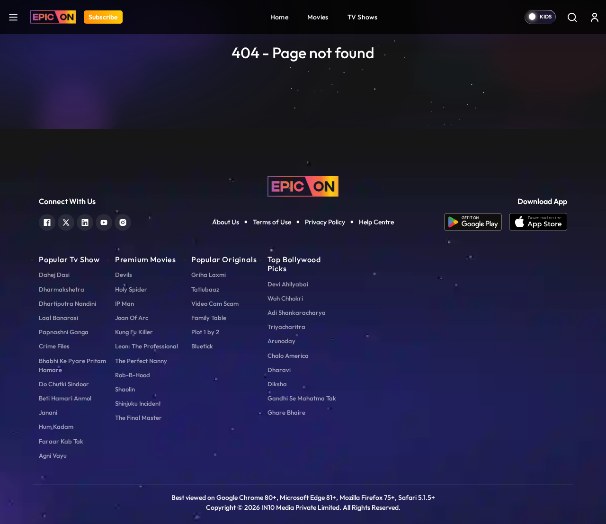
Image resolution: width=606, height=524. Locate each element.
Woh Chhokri (285, 298)
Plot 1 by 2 (205, 332)
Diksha (277, 384)
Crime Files (54, 346)
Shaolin (125, 389)
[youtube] (104, 221)
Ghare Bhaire (286, 412)
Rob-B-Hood (132, 375)
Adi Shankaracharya (296, 312)
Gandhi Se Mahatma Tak (301, 398)
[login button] (594, 17)
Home (279, 17)
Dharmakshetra (61, 289)
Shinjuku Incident (138, 403)
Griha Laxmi (208, 274)
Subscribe (103, 17)
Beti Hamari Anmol (65, 398)
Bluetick (202, 346)
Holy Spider (131, 289)
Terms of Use (272, 222)
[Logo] (53, 17)
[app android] (476, 222)
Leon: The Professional (146, 346)
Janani (48, 412)
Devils (123, 274)
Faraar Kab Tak (61, 441)
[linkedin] (85, 221)
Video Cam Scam (215, 303)
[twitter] (66, 221)
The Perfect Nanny (141, 360)
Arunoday (281, 341)
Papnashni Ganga (64, 332)
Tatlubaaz (205, 289)
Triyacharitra (286, 326)
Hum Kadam (56, 426)
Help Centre (376, 222)
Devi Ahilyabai (287, 284)
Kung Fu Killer (134, 332)
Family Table (208, 317)
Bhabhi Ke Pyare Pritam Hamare (72, 365)
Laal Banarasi (58, 317)
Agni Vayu (53, 455)
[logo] (303, 185)
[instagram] (123, 221)
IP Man (124, 303)
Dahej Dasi (54, 274)
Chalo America (288, 355)
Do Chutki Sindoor (64, 384)
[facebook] (47, 221)
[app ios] (538, 222)
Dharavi (279, 369)
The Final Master (138, 417)
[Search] (571, 17)
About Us (225, 222)
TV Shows (363, 17)
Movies (318, 17)
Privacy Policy (325, 222)
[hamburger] (13, 16)
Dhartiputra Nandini (67, 303)
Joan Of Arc (131, 317)
